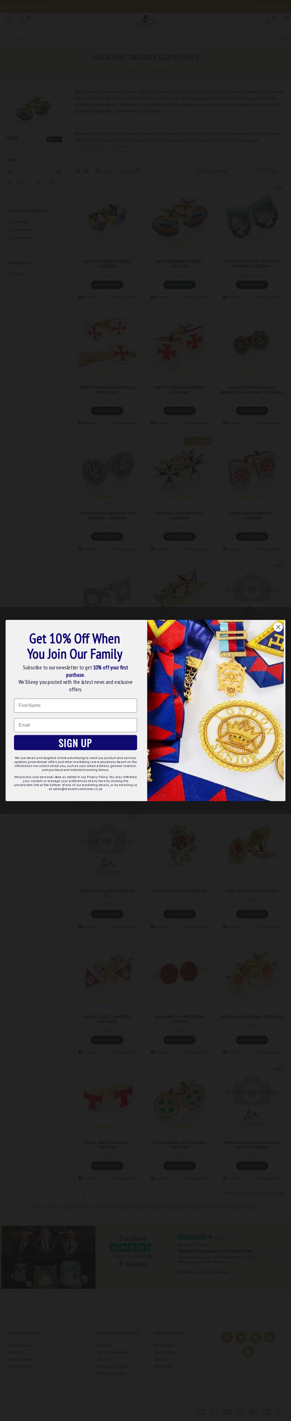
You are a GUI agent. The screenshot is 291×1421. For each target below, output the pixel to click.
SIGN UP (75, 742)
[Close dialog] (278, 627)
